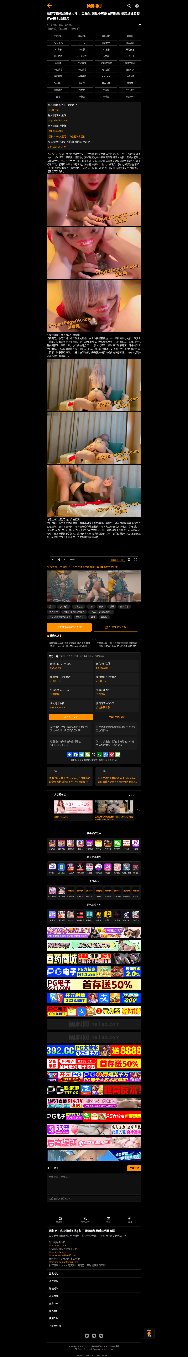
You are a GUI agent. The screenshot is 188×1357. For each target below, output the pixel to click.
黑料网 (104, 617)
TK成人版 (130, 76)
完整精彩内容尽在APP (69, 627)
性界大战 (82, 63)
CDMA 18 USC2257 (104, 1356)
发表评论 (134, 1168)
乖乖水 (130, 36)
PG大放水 (130, 56)
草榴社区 (58, 90)
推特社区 (63, 29)
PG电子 (58, 49)
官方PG (81, 43)
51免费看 (82, 69)
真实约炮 (82, 36)
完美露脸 (53, 612)
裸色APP (130, 96)
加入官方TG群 (71, 717)
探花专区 (75, 29)
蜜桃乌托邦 (130, 63)
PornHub (58, 83)
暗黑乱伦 (106, 69)
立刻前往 (101, 694)
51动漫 (106, 96)
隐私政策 (90, 1356)
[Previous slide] (50, 808)
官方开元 (130, 43)
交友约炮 (58, 36)
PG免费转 (82, 56)
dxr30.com (55, 681)
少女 (91, 606)
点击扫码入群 (103, 707)
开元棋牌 (106, 43)
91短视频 (82, 76)
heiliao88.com (56, 131)
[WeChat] (87, 754)
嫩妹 (101, 606)
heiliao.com (102, 668)
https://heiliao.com (58, 120)
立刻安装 (54, 694)
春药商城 (106, 36)
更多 (130, 795)
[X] (93, 754)
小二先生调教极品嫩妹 (101, 612)
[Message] (117, 754)
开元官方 (130, 49)
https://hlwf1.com (57, 1245)
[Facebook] (75, 754)
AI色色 (82, 90)
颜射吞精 (124, 606)
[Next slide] (137, 808)
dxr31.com (101, 681)
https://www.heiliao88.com (62, 1255)
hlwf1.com (54, 110)
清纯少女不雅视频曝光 (74, 612)
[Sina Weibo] (111, 754)
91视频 (82, 96)
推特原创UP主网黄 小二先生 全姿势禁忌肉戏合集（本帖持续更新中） (83, 567)
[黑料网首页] (94, 6)
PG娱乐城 (58, 43)
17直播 (82, 49)
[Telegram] (81, 754)
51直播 (106, 56)
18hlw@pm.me (57, 146)
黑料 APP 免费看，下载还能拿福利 (67, 136)
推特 (51, 606)
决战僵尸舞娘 (106, 63)
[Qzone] (105, 754)
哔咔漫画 (130, 90)
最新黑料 (52, 29)
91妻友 (130, 83)
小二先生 (64, 606)
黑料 (93, 617)
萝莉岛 (82, 83)
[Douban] (99, 754)
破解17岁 (130, 69)
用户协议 (80, 1356)
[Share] (69, 754)
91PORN (106, 76)
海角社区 (58, 76)
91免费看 (58, 69)
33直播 (58, 63)
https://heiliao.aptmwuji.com (63, 1262)
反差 (112, 606)
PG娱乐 (106, 49)
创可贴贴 (78, 606)
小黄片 (106, 90)
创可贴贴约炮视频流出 (59, 617)
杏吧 (58, 96)
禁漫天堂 (106, 83)
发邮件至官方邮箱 (117, 717)
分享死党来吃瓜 (117, 627)
